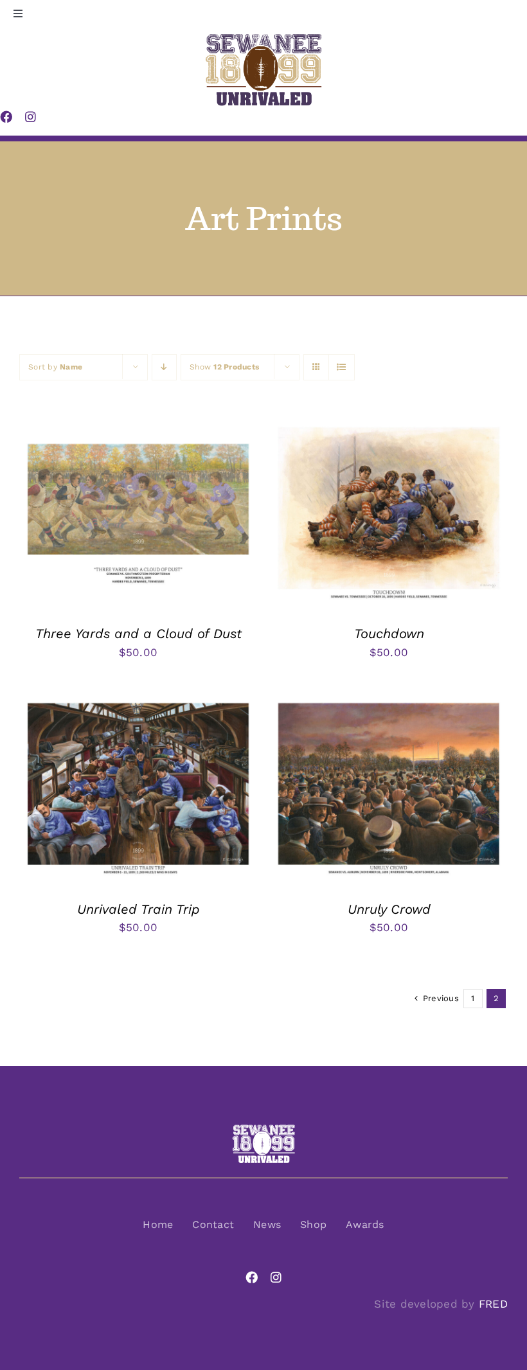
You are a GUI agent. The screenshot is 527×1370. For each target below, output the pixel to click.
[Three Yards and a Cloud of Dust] (138, 428)
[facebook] (252, 1277)
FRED (493, 1303)
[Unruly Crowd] (389, 704)
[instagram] (276, 1277)
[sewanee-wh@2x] (263, 1129)
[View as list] (341, 367)
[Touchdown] (389, 428)
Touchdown (389, 633)
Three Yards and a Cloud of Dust (138, 633)
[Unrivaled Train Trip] (138, 704)
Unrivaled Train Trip (138, 909)
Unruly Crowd (389, 909)
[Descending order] (164, 367)
